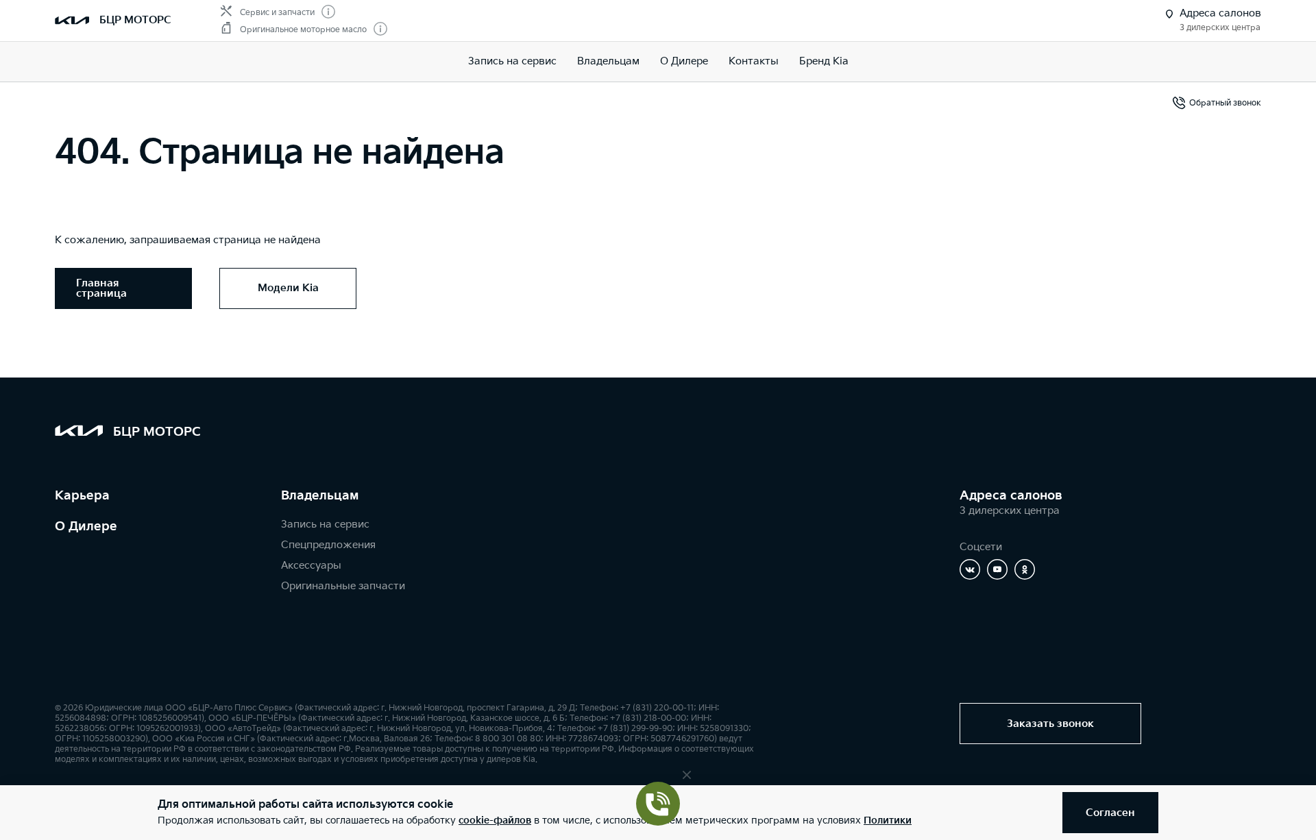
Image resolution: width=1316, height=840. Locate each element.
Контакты (754, 61)
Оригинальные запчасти (343, 586)
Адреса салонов (1011, 496)
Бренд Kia (824, 61)
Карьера (82, 496)
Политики (888, 820)
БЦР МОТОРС (135, 20)
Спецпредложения (328, 545)
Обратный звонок (1225, 103)
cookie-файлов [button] (495, 820)
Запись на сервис (512, 61)
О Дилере (86, 526)
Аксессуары (311, 565)
